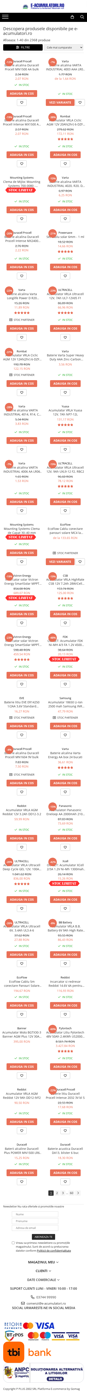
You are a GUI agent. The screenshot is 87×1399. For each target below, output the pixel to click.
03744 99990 (45, 1297)
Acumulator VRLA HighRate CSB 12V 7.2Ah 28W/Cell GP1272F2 (65, 581)
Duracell (22, 1144)
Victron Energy (22, 575)
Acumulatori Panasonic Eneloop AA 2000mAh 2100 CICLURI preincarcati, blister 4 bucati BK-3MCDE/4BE (65, 812)
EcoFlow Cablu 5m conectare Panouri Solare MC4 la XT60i (21, 984)
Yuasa (65, 406)
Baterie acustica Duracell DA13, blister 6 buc (65, 1151)
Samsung (65, 698)
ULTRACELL (65, 290)
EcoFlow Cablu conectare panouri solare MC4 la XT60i (65, 531)
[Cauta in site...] (82, 17)
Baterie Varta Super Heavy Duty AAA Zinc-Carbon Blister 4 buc (65, 357)
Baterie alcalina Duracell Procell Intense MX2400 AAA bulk (21, 239)
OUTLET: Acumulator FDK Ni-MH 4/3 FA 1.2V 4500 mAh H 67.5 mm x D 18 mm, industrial (65, 643)
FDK (65, 637)
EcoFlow (65, 524)
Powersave (65, 233)
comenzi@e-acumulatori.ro (46, 1303)
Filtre (24, 47)
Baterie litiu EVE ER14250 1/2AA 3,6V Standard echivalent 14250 (21, 704)
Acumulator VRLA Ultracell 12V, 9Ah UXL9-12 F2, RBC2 (65, 469)
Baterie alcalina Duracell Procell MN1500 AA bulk (21, 67)
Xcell (65, 861)
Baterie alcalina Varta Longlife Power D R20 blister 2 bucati (22, 296)
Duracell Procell (21, 61)
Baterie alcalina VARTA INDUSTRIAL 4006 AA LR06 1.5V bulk (21, 469)
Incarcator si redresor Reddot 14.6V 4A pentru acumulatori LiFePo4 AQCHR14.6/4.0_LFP (65, 984)
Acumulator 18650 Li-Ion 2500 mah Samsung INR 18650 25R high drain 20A (65, 704)
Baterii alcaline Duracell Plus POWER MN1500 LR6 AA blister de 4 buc (22, 1151)
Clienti (42, 1271)
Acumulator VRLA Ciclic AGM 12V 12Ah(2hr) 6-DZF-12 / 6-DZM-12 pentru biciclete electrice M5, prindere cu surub (21, 357)
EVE (21, 698)
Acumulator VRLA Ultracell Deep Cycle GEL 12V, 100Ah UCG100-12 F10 (22, 867)
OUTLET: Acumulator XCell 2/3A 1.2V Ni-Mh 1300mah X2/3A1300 (65, 867)
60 (71, 1193)
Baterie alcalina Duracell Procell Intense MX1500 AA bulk (22, 122)
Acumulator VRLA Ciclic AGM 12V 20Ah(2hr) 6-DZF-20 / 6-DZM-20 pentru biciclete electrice (65, 122)
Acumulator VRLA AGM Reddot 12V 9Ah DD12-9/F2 (22, 1096)
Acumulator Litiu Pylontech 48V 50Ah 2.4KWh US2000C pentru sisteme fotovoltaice (65, 1034)
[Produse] (6, 18)
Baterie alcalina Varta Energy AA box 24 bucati (65, 755)
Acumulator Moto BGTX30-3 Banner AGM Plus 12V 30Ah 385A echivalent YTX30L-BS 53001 (21, 1034)
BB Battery (65, 922)
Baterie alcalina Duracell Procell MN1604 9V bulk (21, 755)
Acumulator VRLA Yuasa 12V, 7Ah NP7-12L (65, 412)
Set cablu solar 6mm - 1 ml (65, 237)
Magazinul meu (42, 1262)
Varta (65, 61)
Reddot (21, 806)
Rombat (65, 116)
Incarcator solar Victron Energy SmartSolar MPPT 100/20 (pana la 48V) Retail (22, 643)
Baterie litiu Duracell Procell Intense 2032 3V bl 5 (65, 1096)
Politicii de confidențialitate (54, 1251)
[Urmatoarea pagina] (78, 1193)
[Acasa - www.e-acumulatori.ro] (43, 6)
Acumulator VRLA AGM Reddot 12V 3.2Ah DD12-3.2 (22, 812)
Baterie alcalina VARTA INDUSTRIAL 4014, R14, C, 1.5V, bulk (22, 412)
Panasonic (65, 806)
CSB (65, 575)
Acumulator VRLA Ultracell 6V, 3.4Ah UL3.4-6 (21, 928)
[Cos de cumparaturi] (72, 17)
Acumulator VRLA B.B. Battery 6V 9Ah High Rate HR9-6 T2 (65, 928)
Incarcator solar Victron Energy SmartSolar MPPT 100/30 (21, 581)
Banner (21, 1028)
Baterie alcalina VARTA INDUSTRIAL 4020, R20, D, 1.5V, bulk (65, 184)
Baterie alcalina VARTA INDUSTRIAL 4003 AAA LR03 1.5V (65, 67)
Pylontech (65, 1028)
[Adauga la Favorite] (22, 102)
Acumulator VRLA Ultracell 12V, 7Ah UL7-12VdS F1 (65, 296)
